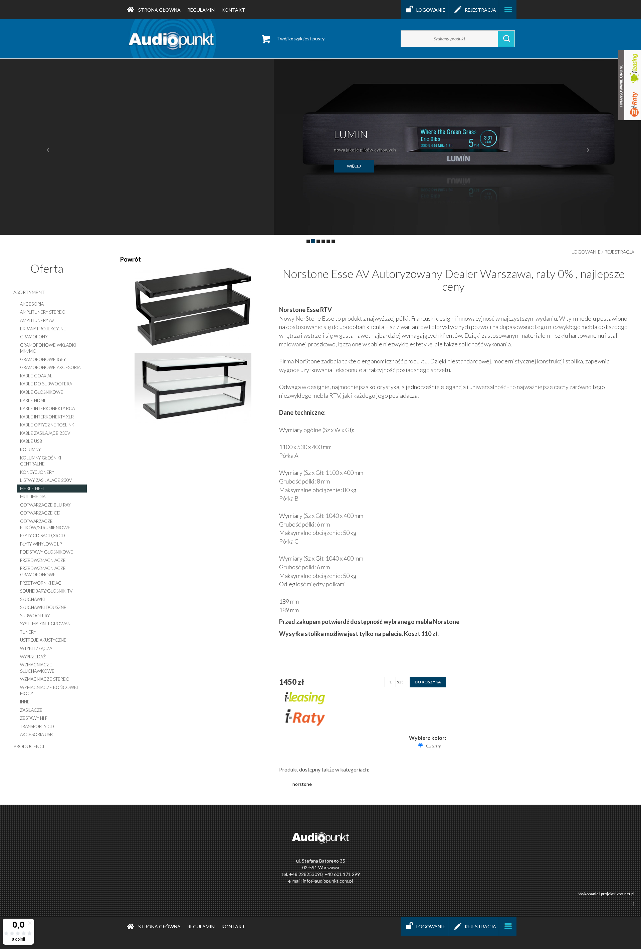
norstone (302, 784)
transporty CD (37, 726)
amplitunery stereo (42, 312)
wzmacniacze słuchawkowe (37, 668)
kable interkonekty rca (47, 408)
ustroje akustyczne (43, 640)
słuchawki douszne (43, 607)
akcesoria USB (36, 734)
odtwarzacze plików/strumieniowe (45, 524)
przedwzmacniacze (43, 560)
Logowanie (430, 10)
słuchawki (32, 599)
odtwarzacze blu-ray (45, 505)
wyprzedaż (33, 656)
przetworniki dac (40, 583)
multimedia (32, 496)
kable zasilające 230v (45, 433)
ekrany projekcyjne (43, 328)
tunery (28, 632)
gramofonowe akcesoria (50, 367)
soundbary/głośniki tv (46, 591)
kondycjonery (37, 472)
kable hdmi (32, 400)
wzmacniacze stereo (44, 679)
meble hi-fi (32, 488)
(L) (632, 904)
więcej (354, 166)
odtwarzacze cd (40, 513)
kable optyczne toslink (47, 424)
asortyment (29, 292)
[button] (48, 147)
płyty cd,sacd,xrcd (42, 535)
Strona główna (159, 10)
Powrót (130, 259)
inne (25, 701)
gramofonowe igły (43, 359)
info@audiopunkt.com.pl (328, 881)
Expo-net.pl (624, 893)
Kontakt (233, 10)
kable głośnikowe (41, 392)
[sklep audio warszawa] (172, 38)
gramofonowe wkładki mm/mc (48, 348)
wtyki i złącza (36, 648)
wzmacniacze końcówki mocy (49, 690)
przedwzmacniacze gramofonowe (43, 571)
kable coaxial (36, 375)
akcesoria (32, 304)
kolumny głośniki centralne (40, 461)
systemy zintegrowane (46, 623)
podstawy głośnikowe (46, 552)
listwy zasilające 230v (46, 480)
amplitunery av (37, 320)
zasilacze (31, 710)
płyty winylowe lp (41, 544)
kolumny (30, 449)
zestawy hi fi (34, 718)
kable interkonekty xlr (47, 416)
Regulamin (201, 10)
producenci (28, 746)
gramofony (33, 336)
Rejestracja (480, 10)
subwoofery (35, 615)
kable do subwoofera (46, 383)
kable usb (31, 441)
